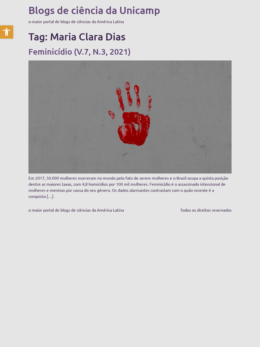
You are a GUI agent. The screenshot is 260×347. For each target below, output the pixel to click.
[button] (6, 32)
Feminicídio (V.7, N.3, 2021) (79, 51)
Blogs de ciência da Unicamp (94, 10)
